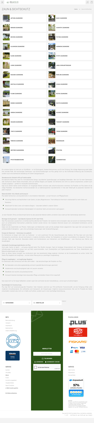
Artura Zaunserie (17, 18)
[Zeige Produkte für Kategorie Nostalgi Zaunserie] (6, 84)
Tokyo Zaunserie (16, 131)
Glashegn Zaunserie (17, 46)
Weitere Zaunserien (17, 150)
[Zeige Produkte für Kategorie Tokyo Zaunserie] (6, 131)
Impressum (9, 325)
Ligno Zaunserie (16, 65)
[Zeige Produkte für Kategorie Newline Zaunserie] (51, 74)
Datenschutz (9, 328)
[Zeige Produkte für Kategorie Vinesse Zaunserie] (6, 140)
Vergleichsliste (10, 383)
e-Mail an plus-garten (12, 388)
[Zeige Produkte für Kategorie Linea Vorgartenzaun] (51, 65)
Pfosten (59, 150)
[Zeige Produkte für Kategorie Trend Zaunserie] (51, 131)
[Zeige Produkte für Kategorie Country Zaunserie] (51, 27)
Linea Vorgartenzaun (63, 65)
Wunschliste (71, 375)
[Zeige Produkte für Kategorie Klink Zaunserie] (6, 55)
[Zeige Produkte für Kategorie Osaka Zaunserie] (51, 84)
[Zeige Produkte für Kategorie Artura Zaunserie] (6, 18)
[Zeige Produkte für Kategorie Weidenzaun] (51, 140)
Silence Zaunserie (62, 112)
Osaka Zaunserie (61, 84)
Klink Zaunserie (16, 56)
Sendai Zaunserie (16, 112)
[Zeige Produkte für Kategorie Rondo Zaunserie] (6, 103)
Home (75, 9)
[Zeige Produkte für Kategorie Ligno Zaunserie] (6, 65)
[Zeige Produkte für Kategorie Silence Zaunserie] (51, 112)
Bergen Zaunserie (17, 27)
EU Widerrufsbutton (11, 393)
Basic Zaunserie (61, 18)
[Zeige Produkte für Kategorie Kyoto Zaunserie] (51, 55)
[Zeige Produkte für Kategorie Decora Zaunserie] (6, 37)
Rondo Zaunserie (16, 103)
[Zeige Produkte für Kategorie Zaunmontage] (51, 159)
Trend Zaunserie (61, 131)
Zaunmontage (61, 159)
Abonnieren (39, 362)
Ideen (7, 375)
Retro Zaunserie (61, 93)
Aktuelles (8, 372)
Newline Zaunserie (62, 74)
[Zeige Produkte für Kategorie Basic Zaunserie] (51, 18)
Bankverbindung (10, 320)
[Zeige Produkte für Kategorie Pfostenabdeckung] (6, 159)
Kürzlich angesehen (11, 380)
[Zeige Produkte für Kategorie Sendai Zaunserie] (6, 112)
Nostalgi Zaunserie (17, 84)
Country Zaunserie (62, 27)
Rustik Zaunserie (62, 103)
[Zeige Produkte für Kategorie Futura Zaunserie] (51, 37)
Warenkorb (71, 372)
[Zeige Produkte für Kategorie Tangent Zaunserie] (51, 122)
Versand (8, 323)
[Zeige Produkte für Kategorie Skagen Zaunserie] (6, 122)
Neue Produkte (10, 385)
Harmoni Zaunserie (62, 46)
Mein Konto (71, 370)
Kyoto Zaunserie (61, 56)
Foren (7, 377)
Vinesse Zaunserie (17, 141)
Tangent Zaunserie (62, 122)
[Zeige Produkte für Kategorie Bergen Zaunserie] (6, 27)
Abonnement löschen (53, 362)
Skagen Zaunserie (17, 122)
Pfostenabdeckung (17, 159)
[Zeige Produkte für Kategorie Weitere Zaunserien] (6, 150)
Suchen (8, 370)
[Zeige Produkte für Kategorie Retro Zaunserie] (51, 93)
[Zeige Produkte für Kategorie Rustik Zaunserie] (51, 103)
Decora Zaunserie (17, 37)
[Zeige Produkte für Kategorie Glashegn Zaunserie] (6, 46)
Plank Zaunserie (16, 93)
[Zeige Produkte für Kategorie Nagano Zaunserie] (6, 74)
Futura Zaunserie (62, 37)
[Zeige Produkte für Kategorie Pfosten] (51, 150)
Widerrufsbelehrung (11, 330)
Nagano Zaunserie (17, 74)
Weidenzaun (60, 141)
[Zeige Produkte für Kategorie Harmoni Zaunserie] (51, 46)
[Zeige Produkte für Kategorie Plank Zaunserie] (6, 93)
